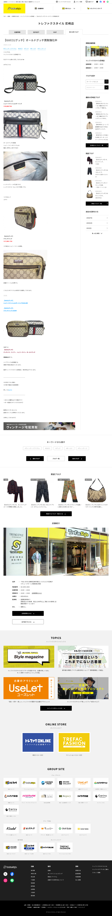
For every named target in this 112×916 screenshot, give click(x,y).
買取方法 (78, 870)
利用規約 (43, 907)
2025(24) (89, 223)
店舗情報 (17, 32)
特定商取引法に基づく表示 (62, 905)
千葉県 (33, 880)
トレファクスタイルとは (64, 1)
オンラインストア (96, 8)
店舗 (9, 16)
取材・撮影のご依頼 (72, 907)
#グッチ (26, 48)
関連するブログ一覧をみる (54, 514)
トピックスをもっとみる (54, 708)
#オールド (33, 48)
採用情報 (29, 907)
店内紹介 (36, 32)
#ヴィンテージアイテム (10, 48)
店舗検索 (41, 8)
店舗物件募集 (36, 907)
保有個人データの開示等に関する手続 (79, 905)
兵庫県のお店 (15, 16)
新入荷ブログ (74, 32)
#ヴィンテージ (42, 48)
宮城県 (33, 883)
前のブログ (36, 459)
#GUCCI (20, 48)
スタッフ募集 (79, 1)
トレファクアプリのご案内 (100, 869)
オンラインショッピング (55, 873)
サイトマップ (81, 907)
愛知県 (33, 895)
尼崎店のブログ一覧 (96, 145)
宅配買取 (78, 877)
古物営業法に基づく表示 (48, 905)
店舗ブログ (91, 1)
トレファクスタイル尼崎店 (27, 16)
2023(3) (88, 228)
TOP (5, 16)
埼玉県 (33, 877)
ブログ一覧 (55, 459)
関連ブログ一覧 (97, 204)
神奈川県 (33, 873)
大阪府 (33, 892)
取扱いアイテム (52, 877)
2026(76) (89, 218)
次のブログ (75, 459)
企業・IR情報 (27, 905)
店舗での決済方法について (56, 880)
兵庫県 (33, 889)
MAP (55, 32)
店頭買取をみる (37, 593)
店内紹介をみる (26, 622)
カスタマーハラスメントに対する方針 (56, 907)
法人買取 (78, 880)
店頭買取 (78, 873)
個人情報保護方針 (36, 905)
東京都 (33, 870)
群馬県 (33, 886)
